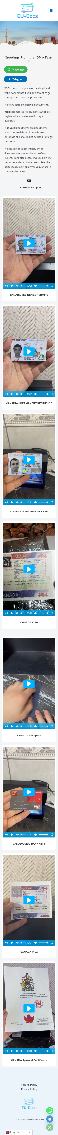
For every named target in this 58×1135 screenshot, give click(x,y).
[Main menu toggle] (51, 10)
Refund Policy (29, 1085)
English (14, 1132)
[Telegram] (49, 1119)
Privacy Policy (29, 1089)
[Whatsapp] (49, 1110)
